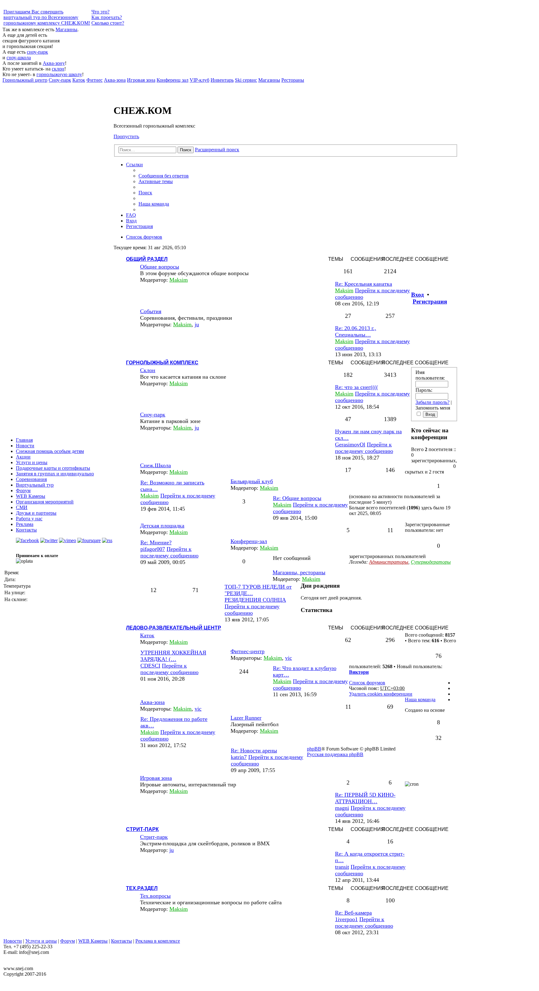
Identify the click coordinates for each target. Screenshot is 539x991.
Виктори (359, 672)
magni (342, 808)
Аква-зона (152, 702)
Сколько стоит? (107, 23)
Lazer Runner (246, 718)
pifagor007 (152, 549)
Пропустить (126, 136)
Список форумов (367, 682)
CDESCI (150, 666)
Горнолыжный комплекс (162, 362)
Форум (67, 941)
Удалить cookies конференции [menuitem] (380, 694)
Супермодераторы (431, 562)
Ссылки (134, 164)
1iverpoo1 (346, 919)
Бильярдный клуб (252, 481)
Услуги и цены (31, 462)
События (150, 311)
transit (342, 867)
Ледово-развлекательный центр (173, 627)
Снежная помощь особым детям (50, 451)
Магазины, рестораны (299, 572)
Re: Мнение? (156, 542)
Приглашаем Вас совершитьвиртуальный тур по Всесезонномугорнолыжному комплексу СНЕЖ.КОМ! (46, 17)
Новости (25, 445)
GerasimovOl (350, 444)
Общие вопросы (159, 267)
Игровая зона (156, 778)
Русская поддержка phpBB (335, 754)
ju (197, 324)
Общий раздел (147, 259)
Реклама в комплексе (157, 941)
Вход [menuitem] (131, 220)
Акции (23, 456)
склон (58, 68)
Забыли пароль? (432, 402)
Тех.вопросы (155, 896)
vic (288, 658)
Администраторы (388, 562)
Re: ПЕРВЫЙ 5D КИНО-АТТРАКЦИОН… (365, 798)
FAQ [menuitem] (131, 215)
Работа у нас (29, 518)
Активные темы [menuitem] (155, 181)
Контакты (121, 941)
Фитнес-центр (248, 651)
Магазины (66, 29)
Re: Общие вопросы (297, 498)
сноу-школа (19, 57)
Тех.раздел (142, 888)
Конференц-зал (249, 541)
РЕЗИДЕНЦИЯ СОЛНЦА (255, 600)
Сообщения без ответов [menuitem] (163, 175)
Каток (147, 635)
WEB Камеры (93, 941)
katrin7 (239, 757)
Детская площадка (162, 525)
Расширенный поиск (217, 149)
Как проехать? (106, 17)
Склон (147, 370)
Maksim (178, 280)
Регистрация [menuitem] (139, 226)
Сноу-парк (152, 414)
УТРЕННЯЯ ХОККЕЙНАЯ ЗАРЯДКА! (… (173, 655)
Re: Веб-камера (353, 913)
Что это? (100, 11)
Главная (24, 440)
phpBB (314, 748)
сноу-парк (37, 52)
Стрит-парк (142, 829)
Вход (417, 294)
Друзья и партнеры (36, 513)
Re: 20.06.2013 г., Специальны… (355, 331)
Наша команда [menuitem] (153, 203)
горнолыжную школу (59, 74)
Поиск (185, 150)
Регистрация (430, 301)
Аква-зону (54, 63)
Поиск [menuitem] (145, 192)
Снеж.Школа (155, 465)
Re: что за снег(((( (356, 387)
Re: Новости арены (254, 750)
